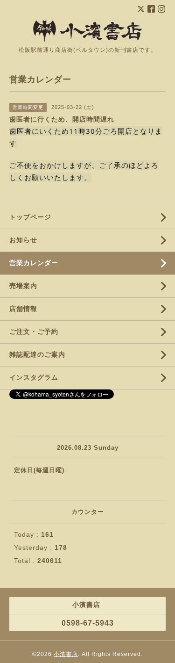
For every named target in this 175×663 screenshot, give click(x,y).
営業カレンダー (33, 263)
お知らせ (23, 240)
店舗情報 (23, 308)
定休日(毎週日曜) (39, 470)
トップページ (30, 217)
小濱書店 (66, 654)
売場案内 (23, 285)
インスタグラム (33, 377)
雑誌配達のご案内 (37, 354)
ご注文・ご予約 (33, 331)
